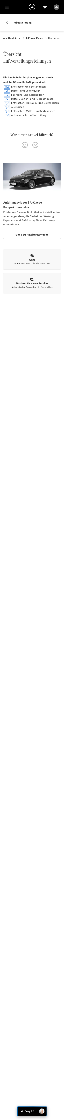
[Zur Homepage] (32, 7)
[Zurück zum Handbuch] (8, 23)
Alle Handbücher (12, 38)
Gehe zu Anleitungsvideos (32, 234)
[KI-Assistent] (42, 1111)
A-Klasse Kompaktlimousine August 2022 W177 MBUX (35, 38)
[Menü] (7, 7)
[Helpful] (25, 145)
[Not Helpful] (35, 145)
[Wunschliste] (45, 7)
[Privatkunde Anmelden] (56, 7)
